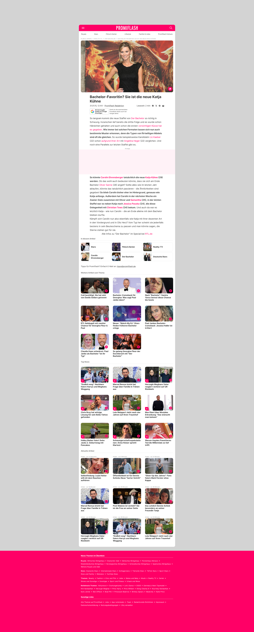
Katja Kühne (151, 177)
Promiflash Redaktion (114, 106)
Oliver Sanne (105, 185)
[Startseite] (127, 28)
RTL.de (148, 234)
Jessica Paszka (131, 203)
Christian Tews (115, 207)
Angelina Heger (132, 141)
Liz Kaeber (155, 137)
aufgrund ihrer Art (110, 141)
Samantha (136, 200)
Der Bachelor (137, 118)
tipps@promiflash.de (126, 266)
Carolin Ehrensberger (112, 177)
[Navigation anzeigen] (83, 28)
